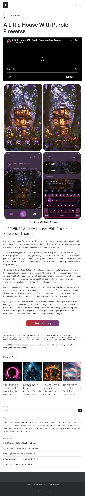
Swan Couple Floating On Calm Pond (20, 464)
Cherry (64, 422)
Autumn (31, 422)
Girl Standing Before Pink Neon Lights (10, 388)
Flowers (23, 425)
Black (36, 422)
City (69, 422)
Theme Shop (42, 323)
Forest (29, 425)
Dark (79, 422)
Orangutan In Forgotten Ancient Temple (32, 388)
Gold (64, 425)
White (30, 431)
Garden (49, 425)
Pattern (31, 428)
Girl (55, 425)
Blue (41, 422)
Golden (70, 425)
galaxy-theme (65, 345)
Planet (42, 428)
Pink (36, 428)
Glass (59, 425)
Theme (31, 345)
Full (34, 425)
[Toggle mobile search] (76, 5)
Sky (79, 428)
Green (75, 425)
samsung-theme (15, 348)
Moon (16, 428)
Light (10, 428)
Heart (5, 428)
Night (21, 428)
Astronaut (24, 422)
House (73, 345)
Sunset (6, 431)
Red (52, 428)
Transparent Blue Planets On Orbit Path (72, 388)
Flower (17, 425)
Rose (57, 428)
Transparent (19, 431)
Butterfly (53, 422)
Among (6, 422)
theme (24, 348)
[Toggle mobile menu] (80, 5)
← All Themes (14, 15)
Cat (59, 422)
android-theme (45, 345)
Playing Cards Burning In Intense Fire (51, 388)
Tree (26, 431)
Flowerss (55, 345)
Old (26, 428)
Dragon (6, 425)
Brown (47, 422)
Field (12, 425)
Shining (74, 428)
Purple (5, 348)
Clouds (74, 422)
